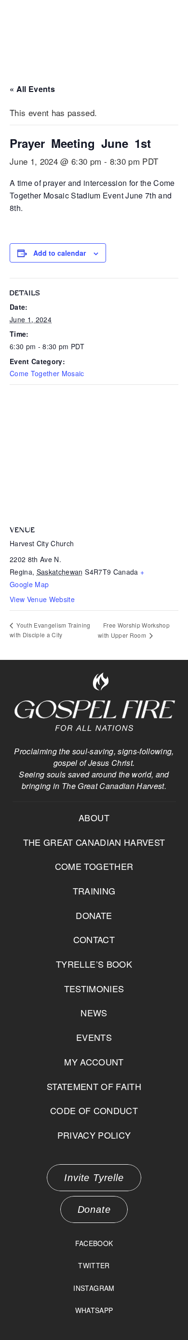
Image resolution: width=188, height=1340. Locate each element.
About (94, 817)
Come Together (94, 866)
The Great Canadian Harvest (94, 842)
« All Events (32, 88)
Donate (94, 915)
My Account (93, 1061)
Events (94, 1037)
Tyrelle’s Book (94, 964)
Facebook (94, 1243)
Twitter (93, 1265)
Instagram (93, 1288)
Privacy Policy (94, 1135)
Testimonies (94, 988)
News (94, 1012)
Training (94, 890)
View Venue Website (42, 599)
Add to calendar (59, 253)
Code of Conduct (94, 1110)
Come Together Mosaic (47, 373)
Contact (94, 939)
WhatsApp (94, 1310)
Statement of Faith (94, 1086)
